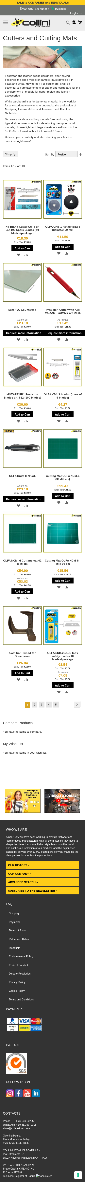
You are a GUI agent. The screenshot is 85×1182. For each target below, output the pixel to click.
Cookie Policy (17, 990)
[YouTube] (27, 1093)
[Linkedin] (36, 1093)
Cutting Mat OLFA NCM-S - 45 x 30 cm (62, 562)
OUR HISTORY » (18, 865)
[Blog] (23, 811)
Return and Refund (19, 939)
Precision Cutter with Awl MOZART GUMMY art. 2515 (63, 311)
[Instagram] (10, 1093)
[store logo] (30, 22)
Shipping (14, 913)
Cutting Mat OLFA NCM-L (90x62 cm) (63, 477)
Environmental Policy (21, 956)
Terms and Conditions (21, 999)
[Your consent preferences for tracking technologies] (78, 1175)
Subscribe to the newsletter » (32, 890)
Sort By (49, 154)
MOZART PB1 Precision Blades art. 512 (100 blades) (22, 396)
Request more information (23, 333)
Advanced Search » (23, 882)
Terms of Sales (17, 930)
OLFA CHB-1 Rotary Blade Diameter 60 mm (62, 228)
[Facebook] (19, 1093)
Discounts (14, 947)
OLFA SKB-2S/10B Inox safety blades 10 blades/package (62, 656)
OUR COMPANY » (20, 873)
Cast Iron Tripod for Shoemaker (22, 654)
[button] (76, 13)
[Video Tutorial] (62, 811)
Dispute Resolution (19, 973)
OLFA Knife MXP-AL (22, 475)
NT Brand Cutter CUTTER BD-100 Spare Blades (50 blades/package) (22, 230)
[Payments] (42, 1025)
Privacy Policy (17, 982)
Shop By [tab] (10, 154)
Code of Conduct (18, 965)
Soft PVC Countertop (22, 309)
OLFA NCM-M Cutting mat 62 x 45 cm (22, 562)
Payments (15, 922)
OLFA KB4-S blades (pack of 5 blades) (63, 396)
